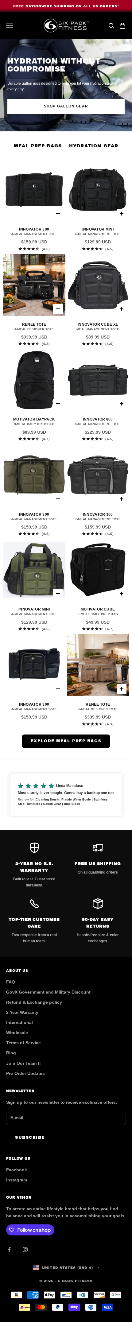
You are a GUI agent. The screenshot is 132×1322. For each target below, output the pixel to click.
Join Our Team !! (23, 1063)
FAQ (10, 981)
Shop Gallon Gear (66, 106)
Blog (11, 1052)
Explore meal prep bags (66, 741)
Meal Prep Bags (38, 145)
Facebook (16, 1169)
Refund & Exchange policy (34, 1002)
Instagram (16, 1179)
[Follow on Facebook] (9, 1249)
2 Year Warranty (22, 1012)
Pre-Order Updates (25, 1073)
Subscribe (30, 1137)
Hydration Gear (93, 145)
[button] (66, 794)
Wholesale (17, 1032)
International (19, 1022)
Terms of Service (23, 1042)
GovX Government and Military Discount (48, 992)
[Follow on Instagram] (25, 1249)
